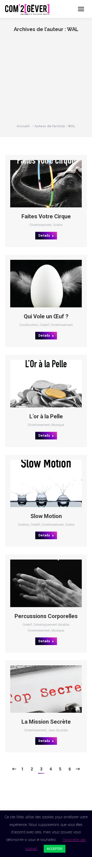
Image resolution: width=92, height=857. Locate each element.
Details (44, 235)
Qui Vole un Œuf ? (46, 316)
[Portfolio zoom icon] (39, 183)
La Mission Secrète (46, 722)
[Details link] (53, 183)
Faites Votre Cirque (46, 216)
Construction (28, 325)
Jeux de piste (58, 730)
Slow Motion (46, 516)
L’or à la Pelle (46, 416)
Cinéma (23, 524)
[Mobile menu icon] (81, 9)
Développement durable (51, 624)
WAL (72, 29)
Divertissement (41, 225)
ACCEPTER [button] (54, 849)
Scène (57, 225)
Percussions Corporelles (46, 616)
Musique (57, 425)
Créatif (44, 325)
